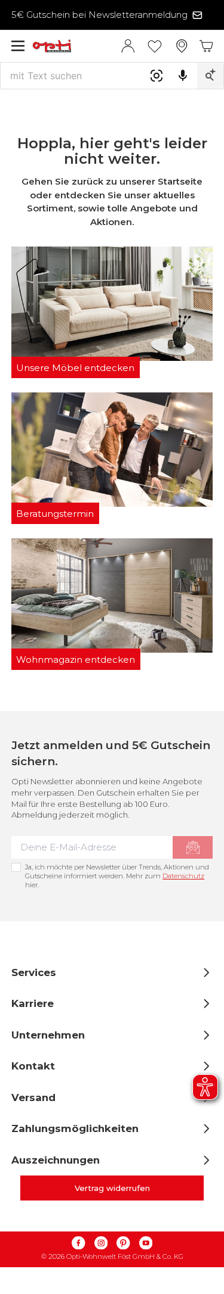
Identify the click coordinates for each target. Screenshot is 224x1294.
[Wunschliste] (155, 46)
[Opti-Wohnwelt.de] (76, 46)
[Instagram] (101, 1243)
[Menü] (18, 46)
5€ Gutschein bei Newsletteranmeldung (99, 14)
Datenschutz (183, 876)
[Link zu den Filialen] (182, 46)
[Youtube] (145, 1243)
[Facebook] (78, 1243)
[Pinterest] (123, 1243)
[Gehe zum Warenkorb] (206, 46)
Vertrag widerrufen (112, 1188)
